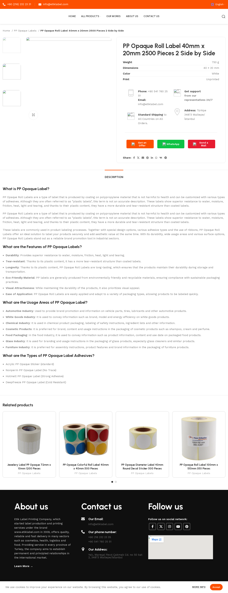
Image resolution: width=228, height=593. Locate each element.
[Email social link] (143, 157)
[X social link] (138, 157)
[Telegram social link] (165, 157)
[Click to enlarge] (33, 115)
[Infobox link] (17, 4)
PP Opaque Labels (25, 30)
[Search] (223, 16)
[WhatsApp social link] (156, 157)
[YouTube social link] (178, 526)
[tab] (114, 175)
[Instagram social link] (169, 526)
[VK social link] (160, 157)
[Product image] (29, 438)
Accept (216, 587)
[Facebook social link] (134, 157)
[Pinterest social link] (147, 157)
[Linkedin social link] (152, 157)
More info (199, 587)
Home (7, 30)
